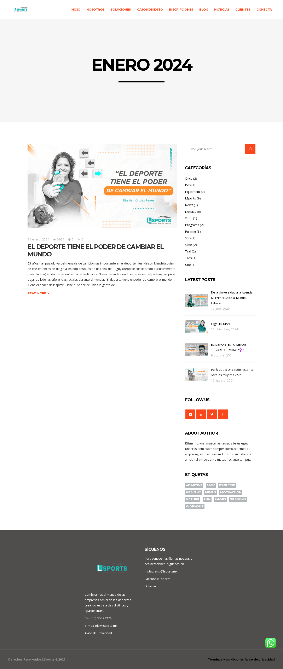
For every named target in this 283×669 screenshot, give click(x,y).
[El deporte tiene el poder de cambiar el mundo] (102, 186)
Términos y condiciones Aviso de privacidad (241, 659)
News (189, 205)
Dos (188, 185)
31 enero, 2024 (38, 239)
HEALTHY (193, 492)
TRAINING (238, 499)
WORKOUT (195, 506)
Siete (188, 245)
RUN (207, 499)
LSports (190, 198)
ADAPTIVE (194, 485)
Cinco (188, 178)
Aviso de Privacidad (98, 633)
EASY (211, 485)
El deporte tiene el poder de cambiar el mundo (96, 250)
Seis (188, 238)
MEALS (210, 492)
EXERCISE (227, 485)
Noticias (190, 211)
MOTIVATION (231, 492)
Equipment (192, 192)
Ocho (188, 218)
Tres (188, 258)
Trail (188, 251)
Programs (192, 225)
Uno (188, 264)
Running (190, 231)
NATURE (192, 499)
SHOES (220, 499)
